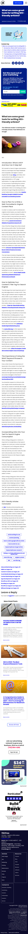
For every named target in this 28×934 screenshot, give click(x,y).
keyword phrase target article (14, 547)
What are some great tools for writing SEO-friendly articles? (14, 46)
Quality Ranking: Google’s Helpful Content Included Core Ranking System (14, 194)
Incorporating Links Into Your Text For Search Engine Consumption (15, 56)
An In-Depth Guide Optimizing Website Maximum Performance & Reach (13, 275)
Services (4, 854)
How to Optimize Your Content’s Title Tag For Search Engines (15, 52)
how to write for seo (14, 544)
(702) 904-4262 (14, 747)
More (3, 880)
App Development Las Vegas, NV (10, 579)
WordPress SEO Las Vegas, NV (9, 581)
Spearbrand (23, 915)
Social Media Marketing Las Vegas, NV (12, 574)
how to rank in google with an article (14, 541)
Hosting (4, 865)
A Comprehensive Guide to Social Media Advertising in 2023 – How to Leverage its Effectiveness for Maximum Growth (14, 700)
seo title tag (16, 560)
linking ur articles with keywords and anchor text (14, 553)
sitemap (23, 913)
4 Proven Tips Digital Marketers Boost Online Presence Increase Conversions (13, 250)
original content (19, 557)
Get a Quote (18, 3)
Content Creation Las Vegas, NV (10, 571)
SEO (5, 507)
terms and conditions (14, 912)
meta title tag (8, 329)
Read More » (6, 640)
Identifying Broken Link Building (11, 426)
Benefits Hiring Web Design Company (13, 408)
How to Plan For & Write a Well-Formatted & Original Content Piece (15, 50)
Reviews (4, 871)
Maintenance (5, 868)
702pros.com (5, 839)
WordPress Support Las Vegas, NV (11, 586)
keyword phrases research (14, 550)
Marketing (4, 862)
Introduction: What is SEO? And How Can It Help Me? (15, 48)
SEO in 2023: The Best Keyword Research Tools (12, 663)
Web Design (5, 856)
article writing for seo (14, 534)
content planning (14, 537)
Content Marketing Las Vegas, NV (10, 576)
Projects (4, 877)
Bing (14, 175)
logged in (11, 596)
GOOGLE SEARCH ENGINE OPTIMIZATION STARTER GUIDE (12, 622)
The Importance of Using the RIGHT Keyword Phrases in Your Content (15, 54)
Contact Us (5, 885)
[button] (13, 63)
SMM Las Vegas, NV (6, 569)
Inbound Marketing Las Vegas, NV (10, 567)
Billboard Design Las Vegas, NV (10, 588)
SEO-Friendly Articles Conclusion (12, 58)
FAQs (3, 874)
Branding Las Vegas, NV (8, 583)
